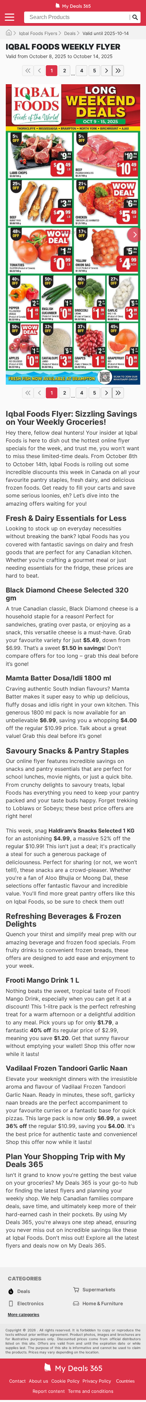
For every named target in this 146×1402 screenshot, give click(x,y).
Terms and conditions (90, 1391)
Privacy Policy (97, 1381)
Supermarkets (99, 1289)
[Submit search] (135, 17)
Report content (49, 1391)
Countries (125, 1381)
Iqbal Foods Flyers (38, 33)
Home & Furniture (103, 1303)
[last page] (118, 70)
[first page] (28, 70)
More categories (23, 1314)
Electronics (30, 1303)
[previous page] (39, 70)
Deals (70, 33)
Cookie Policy (65, 1381)
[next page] (106, 70)
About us (38, 1381)
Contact (17, 1381)
